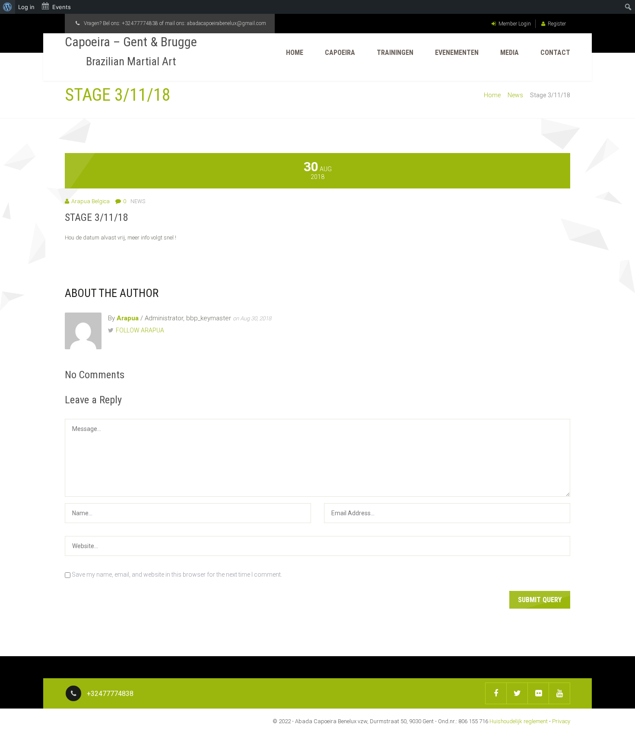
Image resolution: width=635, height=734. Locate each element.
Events (61, 6)
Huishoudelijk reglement (518, 721)
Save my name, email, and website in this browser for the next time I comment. (177, 574)
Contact (555, 52)
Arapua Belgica (90, 201)
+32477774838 (140, 23)
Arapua (128, 318)
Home (294, 52)
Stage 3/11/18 (96, 217)
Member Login (514, 24)
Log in (26, 6)
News (515, 95)
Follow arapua (140, 330)
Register (557, 24)
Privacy (561, 721)
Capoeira (340, 52)
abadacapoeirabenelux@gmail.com (226, 23)
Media (509, 52)
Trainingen (395, 52)
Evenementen (457, 52)
